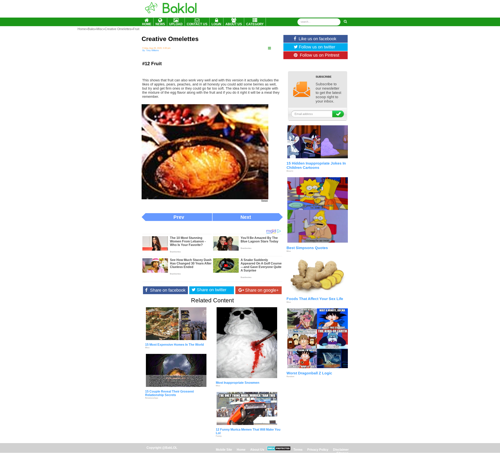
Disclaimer (341, 449)
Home (241, 449)
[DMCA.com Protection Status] (279, 449)
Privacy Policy (317, 449)
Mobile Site (224, 449)
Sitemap (343, 453)
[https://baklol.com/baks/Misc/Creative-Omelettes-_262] (269, 48)
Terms (298, 449)
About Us (257, 449)
